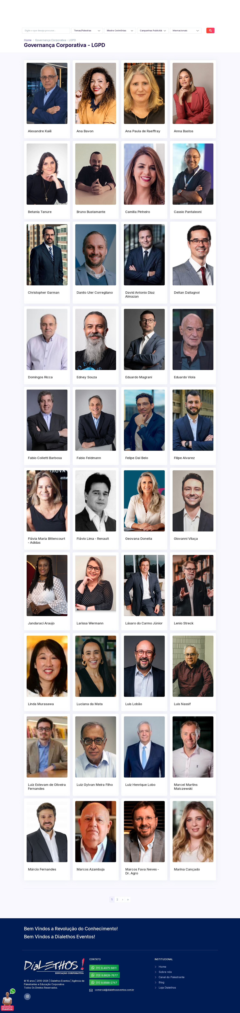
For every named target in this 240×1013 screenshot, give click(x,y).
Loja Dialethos (167, 987)
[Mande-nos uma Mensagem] (8, 999)
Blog (161, 982)
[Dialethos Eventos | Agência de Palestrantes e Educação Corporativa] (54, 966)
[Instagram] (27, 996)
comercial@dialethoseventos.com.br (114, 989)
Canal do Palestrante (171, 977)
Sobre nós (165, 972)
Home (28, 40)
